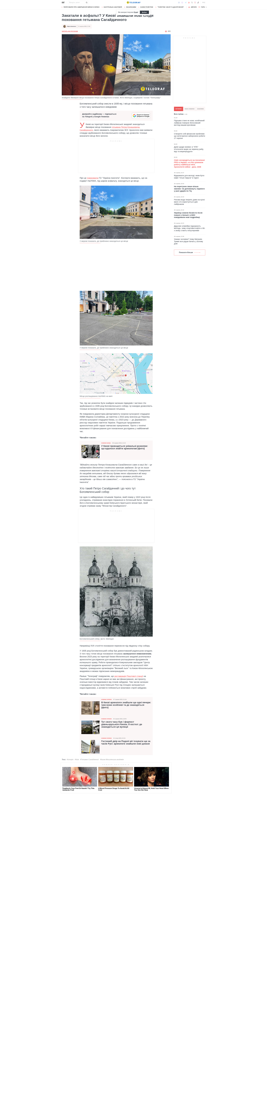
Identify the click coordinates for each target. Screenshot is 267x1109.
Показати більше (186, 252)
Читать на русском (70, 31)
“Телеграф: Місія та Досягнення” (170, 7)
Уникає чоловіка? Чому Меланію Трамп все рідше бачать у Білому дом (188, 241)
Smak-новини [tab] (189, 109)
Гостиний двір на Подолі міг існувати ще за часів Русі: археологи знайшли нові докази (125, 742)
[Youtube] (189, 2)
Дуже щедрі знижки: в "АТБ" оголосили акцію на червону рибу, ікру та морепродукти (189, 149)
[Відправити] (86, 2)
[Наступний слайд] (206, 7)
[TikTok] (198, 2)
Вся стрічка (178, 114)
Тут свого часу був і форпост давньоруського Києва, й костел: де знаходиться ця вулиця (121, 724)
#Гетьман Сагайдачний (89, 759)
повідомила (92, 178)
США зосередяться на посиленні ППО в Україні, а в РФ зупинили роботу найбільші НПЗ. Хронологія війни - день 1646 (189, 163)
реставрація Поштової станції (128, 676)
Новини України (106, 699)
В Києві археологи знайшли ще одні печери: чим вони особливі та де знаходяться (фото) (126, 705)
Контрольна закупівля (113, 7)
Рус (203, 2)
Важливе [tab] (200, 109)
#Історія (70, 759)
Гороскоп (205, 7)
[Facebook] (178, 2)
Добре (144, 12)
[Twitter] (192, 2)
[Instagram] (194, 2)
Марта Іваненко (71, 26)
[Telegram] (185, 2)
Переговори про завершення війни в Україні (81, 7)
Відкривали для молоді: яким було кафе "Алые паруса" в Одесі (189, 177)
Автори (194, 7)
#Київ (77, 759)
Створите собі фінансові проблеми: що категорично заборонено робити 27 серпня (189, 136)
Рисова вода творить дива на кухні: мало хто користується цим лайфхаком (189, 202)
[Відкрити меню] (63, 2)
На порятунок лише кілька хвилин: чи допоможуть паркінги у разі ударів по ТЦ (189, 188)
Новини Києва (106, 443)
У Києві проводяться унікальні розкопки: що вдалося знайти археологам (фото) (124, 447)
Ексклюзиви (131, 7)
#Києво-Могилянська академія (112, 759)
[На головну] (133, 2)
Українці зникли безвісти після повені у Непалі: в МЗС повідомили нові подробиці (188, 215)
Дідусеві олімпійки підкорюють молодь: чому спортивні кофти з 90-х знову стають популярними (189, 228)
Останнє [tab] (178, 109)
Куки (136, 12)
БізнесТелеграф (146, 7)
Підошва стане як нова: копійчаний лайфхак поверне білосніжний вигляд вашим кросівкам (189, 123)
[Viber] (182, 2)
